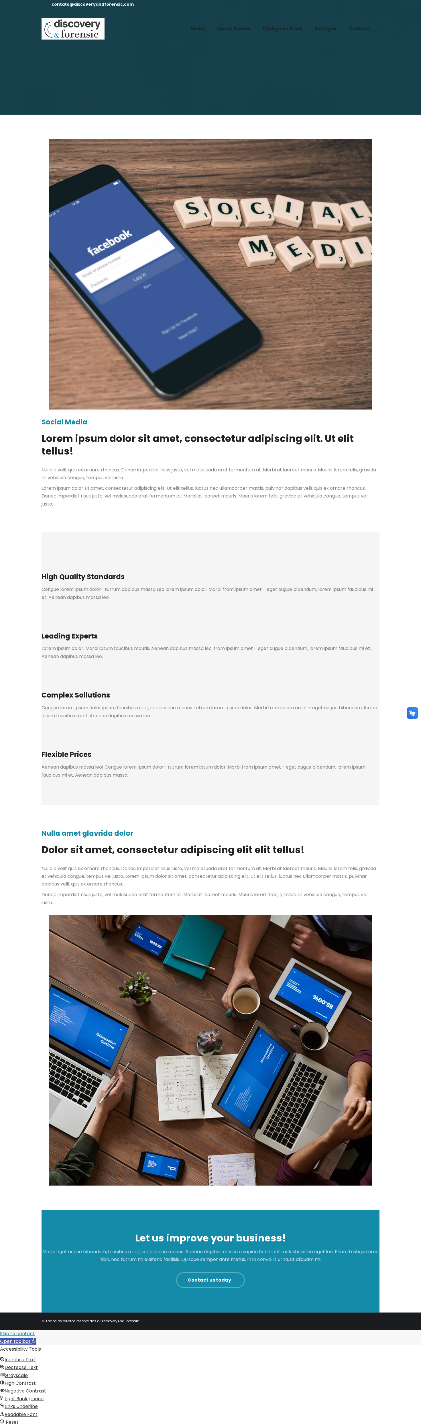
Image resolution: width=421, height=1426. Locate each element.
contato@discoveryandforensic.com (93, 4)
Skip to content (17, 1333)
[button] (18, 1341)
